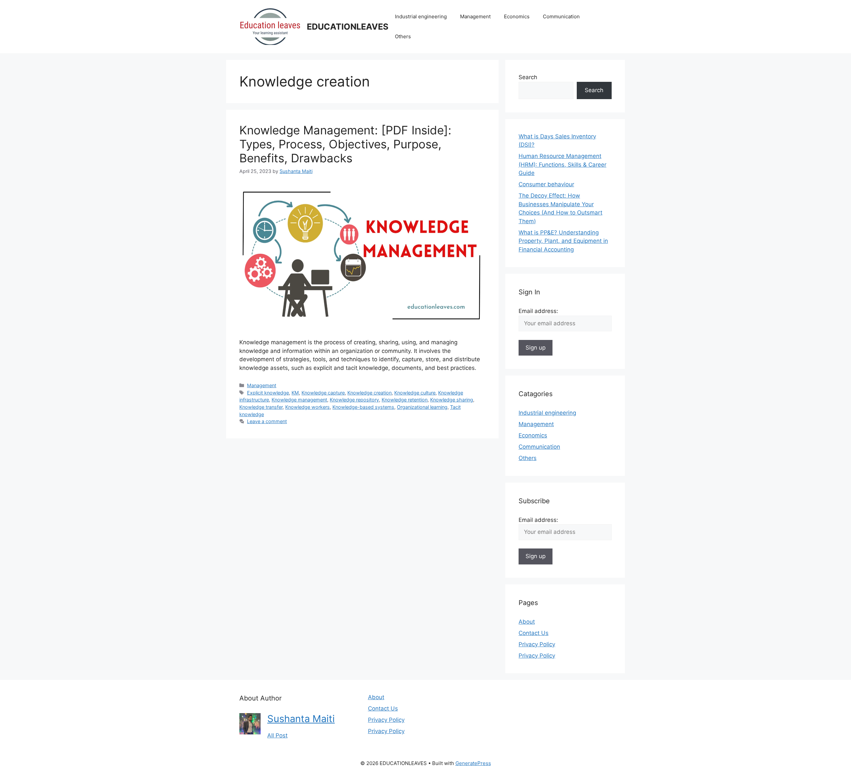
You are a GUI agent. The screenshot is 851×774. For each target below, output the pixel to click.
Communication (561, 16)
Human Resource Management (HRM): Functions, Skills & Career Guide (562, 164)
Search (528, 77)
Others (403, 36)
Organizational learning (422, 407)
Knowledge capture (323, 392)
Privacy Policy (537, 644)
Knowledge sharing (451, 399)
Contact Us (533, 633)
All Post (277, 735)
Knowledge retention (404, 399)
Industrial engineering (421, 16)
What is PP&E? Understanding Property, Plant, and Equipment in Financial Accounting (563, 241)
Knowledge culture (414, 392)
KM (295, 392)
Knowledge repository (354, 399)
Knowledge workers (307, 407)
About (527, 621)
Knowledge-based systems (363, 407)
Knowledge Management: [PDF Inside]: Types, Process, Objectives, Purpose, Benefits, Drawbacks (345, 144)
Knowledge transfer (261, 407)
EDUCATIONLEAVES (347, 27)
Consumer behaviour (546, 184)
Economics (517, 16)
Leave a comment (267, 421)
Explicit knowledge (268, 392)
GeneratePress (473, 763)
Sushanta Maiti (301, 718)
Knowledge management (299, 399)
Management (475, 16)
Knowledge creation (369, 392)
